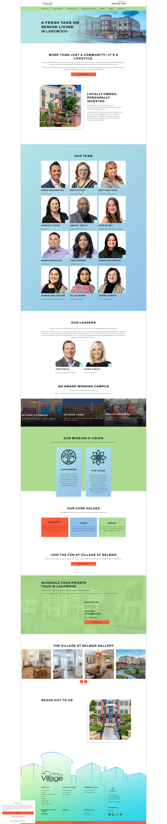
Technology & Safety (89, 792)
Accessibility (44, 800)
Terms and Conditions (46, 804)
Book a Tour (83, 74)
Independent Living (67, 790)
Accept (18, 812)
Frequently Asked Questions (48, 794)
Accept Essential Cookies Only (18, 816)
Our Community (45, 790)
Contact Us (120, 8)
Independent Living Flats (78, 67)
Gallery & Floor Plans (89, 8)
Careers (43, 792)
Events (102, 8)
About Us (45, 8)
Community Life (72, 8)
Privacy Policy (23, 820)
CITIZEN (80, 822)
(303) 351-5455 (118, 3)
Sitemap (43, 798)
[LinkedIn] (112, 810)
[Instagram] (110, 810)
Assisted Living (66, 792)
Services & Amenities (89, 790)
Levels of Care (57, 8)
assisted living (106, 67)
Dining (111, 8)
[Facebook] (108, 810)
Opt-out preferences (14, 820)
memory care (67, 69)
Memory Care (66, 794)
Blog (42, 796)
